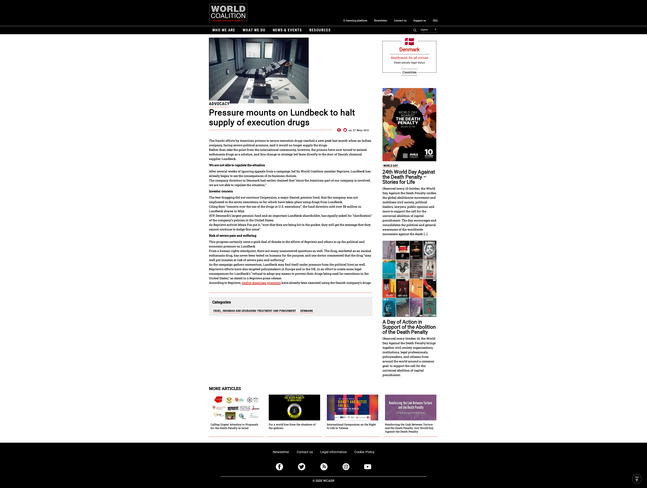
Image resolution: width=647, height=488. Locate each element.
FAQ (435, 20)
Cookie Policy (364, 452)
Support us (419, 20)
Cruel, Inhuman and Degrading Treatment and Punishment (254, 311)
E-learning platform (355, 20)
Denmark (306, 311)
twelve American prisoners (261, 283)
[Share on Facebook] (339, 130)
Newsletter (380, 20)
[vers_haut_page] (637, 479)
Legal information (333, 452)
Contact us (400, 20)
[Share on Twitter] (345, 130)
